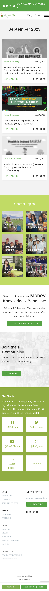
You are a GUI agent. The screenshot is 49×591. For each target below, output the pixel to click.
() (30, 15)
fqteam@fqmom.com (9, 559)
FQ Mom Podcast (12, 463)
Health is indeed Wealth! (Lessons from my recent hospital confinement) (23, 167)
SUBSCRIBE (11, 587)
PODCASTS (6, 537)
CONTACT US (7, 551)
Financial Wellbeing (11, 62)
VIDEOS (5, 533)
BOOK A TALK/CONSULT (12, 555)
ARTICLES (6, 529)
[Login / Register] (35, 15)
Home (4, 492)
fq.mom (37, 463)
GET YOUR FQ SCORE (34, 587)
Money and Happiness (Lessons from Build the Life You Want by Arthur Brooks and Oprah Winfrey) (24, 70)
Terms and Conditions (24, 576)
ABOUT (5, 511)
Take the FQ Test (10, 503)
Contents (6, 525)
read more (11, 79)
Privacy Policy (24, 580)
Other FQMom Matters (12, 159)
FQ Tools (5, 544)
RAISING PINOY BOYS (11, 540)
